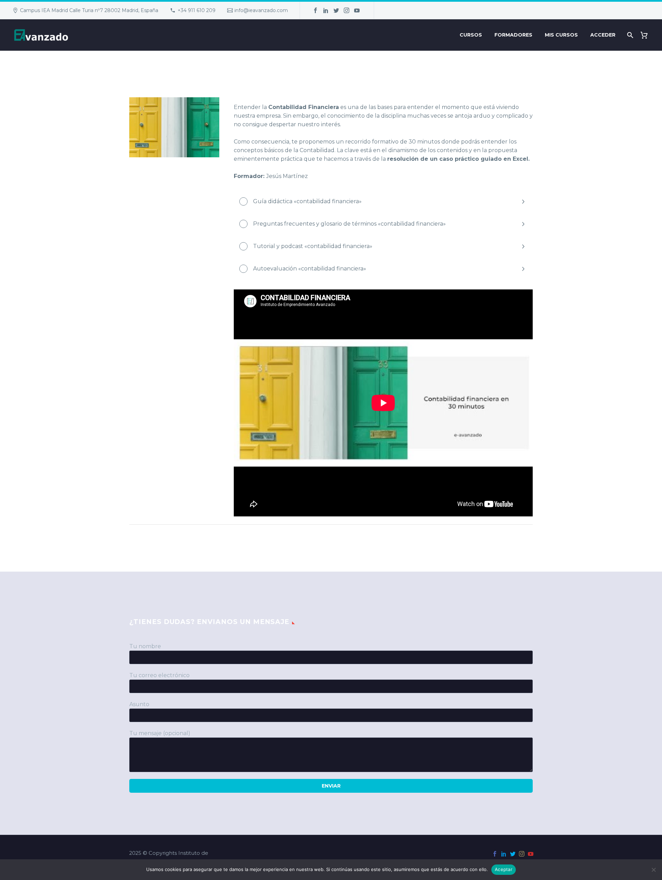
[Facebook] (315, 10)
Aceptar (503, 869)
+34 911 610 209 (196, 10)
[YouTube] (357, 10)
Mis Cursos (561, 35)
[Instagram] (346, 10)
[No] (653, 869)
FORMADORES (513, 35)
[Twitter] (336, 10)
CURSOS (471, 35)
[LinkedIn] (326, 10)
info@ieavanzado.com (261, 10)
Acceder (602, 35)
